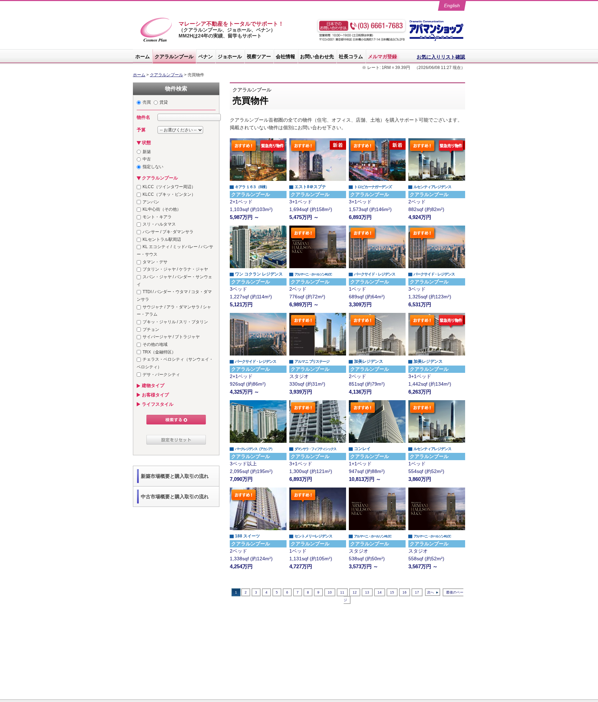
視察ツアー (259, 56)
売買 (147, 102)
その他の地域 (155, 344)
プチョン (151, 329)
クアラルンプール (174, 56)
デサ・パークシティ (161, 374)
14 (380, 592)
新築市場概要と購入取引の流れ (175, 476)
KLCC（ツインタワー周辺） (169, 186)
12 (355, 592)
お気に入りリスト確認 (441, 57)
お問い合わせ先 (317, 56)
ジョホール (230, 56)
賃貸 (164, 102)
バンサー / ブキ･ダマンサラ (168, 231)
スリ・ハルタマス (159, 224)
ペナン (205, 56)
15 (392, 592)
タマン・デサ (155, 262)
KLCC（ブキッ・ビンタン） (169, 194)
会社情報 (285, 56)
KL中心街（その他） (162, 209)
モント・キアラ (157, 216)
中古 (147, 159)
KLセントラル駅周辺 (162, 239)
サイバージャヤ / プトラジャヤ (171, 336)
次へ (430, 592)
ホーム (142, 56)
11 (342, 592)
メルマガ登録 (382, 56)
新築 (147, 151)
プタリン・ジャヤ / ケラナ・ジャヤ (175, 269)
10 (330, 592)
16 (404, 592)
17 (417, 592)
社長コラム (351, 56)
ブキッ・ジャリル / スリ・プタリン (175, 321)
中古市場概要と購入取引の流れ (175, 496)
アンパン (151, 202)
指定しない (153, 166)
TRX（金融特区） (159, 352)
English (452, 5)
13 (367, 592)
